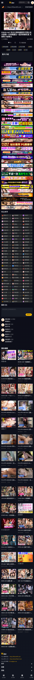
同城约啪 (3, 361)
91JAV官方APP (5, 530)
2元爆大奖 (20, 563)
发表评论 (29, 314)
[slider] (9, 28)
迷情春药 (20, 515)
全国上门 (3, 429)
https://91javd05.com (15, 656)
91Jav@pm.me (13, 661)
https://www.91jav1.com (16, 659)
